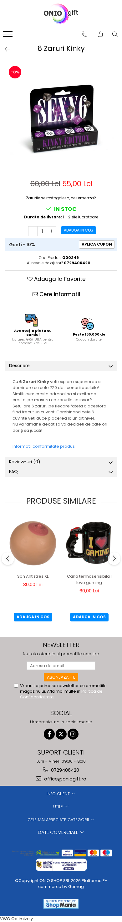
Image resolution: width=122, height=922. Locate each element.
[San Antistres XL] (33, 543)
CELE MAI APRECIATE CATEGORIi (59, 820)
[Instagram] (73, 734)
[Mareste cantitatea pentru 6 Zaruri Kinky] (51, 231)
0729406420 (64, 770)
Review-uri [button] (24, 462)
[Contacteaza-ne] (85, 34)
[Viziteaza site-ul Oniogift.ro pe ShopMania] (61, 904)
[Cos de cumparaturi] (100, 34)
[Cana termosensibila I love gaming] (89, 543)
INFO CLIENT (59, 794)
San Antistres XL (32, 576)
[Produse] (8, 36)
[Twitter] (61, 734)
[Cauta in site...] (115, 34)
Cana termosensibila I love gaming (89, 579)
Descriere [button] (19, 365)
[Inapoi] (4, 49)
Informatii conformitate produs (44, 446)
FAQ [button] (13, 471)
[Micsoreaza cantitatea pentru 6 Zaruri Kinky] (33, 231)
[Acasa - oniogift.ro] (61, 14)
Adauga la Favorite (59, 279)
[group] (61, 117)
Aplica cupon (97, 244)
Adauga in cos (78, 230)
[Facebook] (49, 734)
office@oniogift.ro (64, 778)
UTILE (58, 807)
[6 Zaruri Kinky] (61, 117)
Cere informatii (59, 294)
